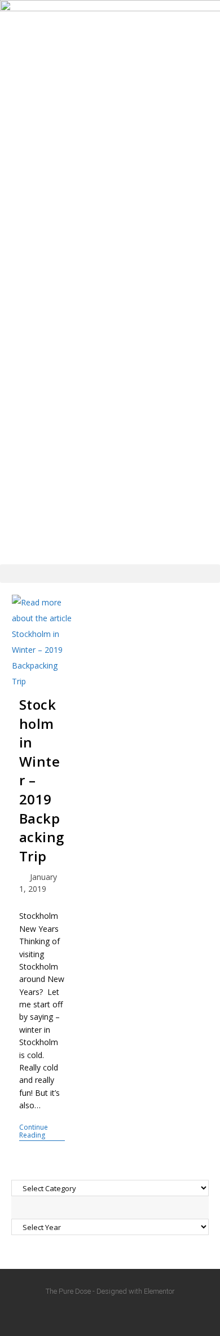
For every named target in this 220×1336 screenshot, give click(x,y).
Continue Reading (42, 1131)
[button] (110, 573)
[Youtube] (110, 1313)
